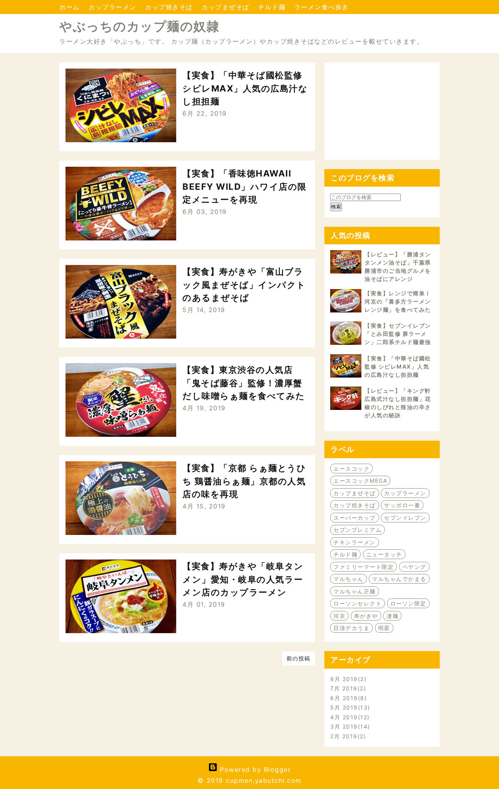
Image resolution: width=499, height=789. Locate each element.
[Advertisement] (382, 111)
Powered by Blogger (254, 769)
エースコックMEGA (360, 480)
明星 (384, 628)
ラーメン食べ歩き (321, 7)
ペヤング (414, 566)
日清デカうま (351, 628)
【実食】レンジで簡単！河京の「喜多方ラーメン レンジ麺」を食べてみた (398, 301)
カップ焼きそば (170, 7)
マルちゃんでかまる (399, 578)
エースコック (351, 468)
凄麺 (392, 615)
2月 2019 (347, 736)
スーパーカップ (354, 517)
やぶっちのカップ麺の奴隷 (139, 26)
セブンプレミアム (357, 529)
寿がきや (366, 615)
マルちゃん (348, 578)
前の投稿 (299, 658)
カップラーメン (113, 7)
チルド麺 (273, 7)
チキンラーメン (354, 542)
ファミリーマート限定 (363, 566)
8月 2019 (347, 679)
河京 (339, 615)
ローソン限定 (408, 603)
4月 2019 (348, 717)
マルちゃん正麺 (354, 591)
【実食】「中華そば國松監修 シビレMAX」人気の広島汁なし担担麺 (398, 366)
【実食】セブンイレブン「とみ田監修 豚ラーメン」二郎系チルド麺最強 (398, 333)
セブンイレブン (405, 517)
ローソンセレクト (357, 603)
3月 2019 (349, 726)
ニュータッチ (384, 554)
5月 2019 (349, 707)
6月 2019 (347, 698)
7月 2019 (347, 688)
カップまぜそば (227, 7)
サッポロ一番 (402, 505)
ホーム (70, 7)
